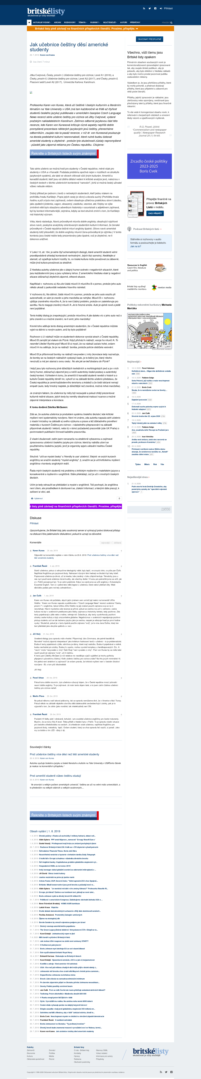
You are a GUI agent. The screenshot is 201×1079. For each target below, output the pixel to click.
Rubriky (94, 22)
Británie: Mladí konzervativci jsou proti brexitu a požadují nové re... (66, 884)
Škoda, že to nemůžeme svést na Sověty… (149, 391)
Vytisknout (38, 498)
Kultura (30, 1056)
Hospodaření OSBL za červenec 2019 (54, 866)
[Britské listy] (64, 154)
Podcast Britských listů (146, 229)
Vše (162, 464)
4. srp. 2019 (54, 566)
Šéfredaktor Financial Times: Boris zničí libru (58, 851)
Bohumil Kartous (47, 956)
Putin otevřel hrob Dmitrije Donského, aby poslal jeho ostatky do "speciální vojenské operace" (149, 489)
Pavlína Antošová (46, 914)
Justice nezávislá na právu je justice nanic (56, 877)
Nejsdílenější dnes (137, 477)
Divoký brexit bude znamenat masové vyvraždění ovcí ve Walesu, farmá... (71, 1027)
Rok (155, 464)
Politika (52, 1053)
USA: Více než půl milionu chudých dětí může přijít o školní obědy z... (68, 967)
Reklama (77, 1059)
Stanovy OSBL (102, 1050)
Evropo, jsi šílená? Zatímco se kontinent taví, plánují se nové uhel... (67, 892)
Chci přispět (155, 213)
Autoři (123, 22)
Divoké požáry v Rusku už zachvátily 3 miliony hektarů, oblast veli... (67, 835)
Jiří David (43, 873)
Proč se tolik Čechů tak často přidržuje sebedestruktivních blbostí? (77, 990)
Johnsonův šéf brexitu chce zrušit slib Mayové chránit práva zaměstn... (70, 971)
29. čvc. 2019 (52, 677)
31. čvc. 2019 (48, 634)
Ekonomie (31, 1053)
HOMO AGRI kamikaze (70, 903)
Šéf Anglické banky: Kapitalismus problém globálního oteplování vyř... (68, 862)
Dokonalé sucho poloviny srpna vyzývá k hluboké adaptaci (149, 408)
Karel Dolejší (45, 933)
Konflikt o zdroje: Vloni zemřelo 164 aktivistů (58, 963)
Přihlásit (168, 8)
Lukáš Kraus (44, 907)
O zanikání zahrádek (63, 1020)
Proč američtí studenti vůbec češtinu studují (55, 775)
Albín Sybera (44, 839)
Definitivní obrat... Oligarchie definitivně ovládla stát (151, 372)
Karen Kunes (38, 550)
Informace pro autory (104, 1056)
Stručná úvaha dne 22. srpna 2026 (148, 416)
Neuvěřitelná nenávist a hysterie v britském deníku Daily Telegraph (67, 854)
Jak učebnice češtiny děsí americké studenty (75, 1031)
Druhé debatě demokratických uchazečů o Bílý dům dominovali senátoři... (70, 911)
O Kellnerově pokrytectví (50, 945)
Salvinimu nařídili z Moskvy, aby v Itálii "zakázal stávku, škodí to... (67, 1012)
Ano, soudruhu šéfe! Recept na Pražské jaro (150, 431)
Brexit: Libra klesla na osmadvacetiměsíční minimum (62, 978)
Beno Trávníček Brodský (49, 903)
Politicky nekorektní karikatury (149, 306)
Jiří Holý (36, 633)
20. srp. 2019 (52, 550)
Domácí (52, 1050)
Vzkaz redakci (101, 1053)
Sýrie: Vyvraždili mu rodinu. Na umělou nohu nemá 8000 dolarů (66, 1001)
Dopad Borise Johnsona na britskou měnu (57, 975)
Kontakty (77, 1053)
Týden (138, 464)
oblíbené (117, 542)
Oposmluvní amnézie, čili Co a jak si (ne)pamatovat (73, 960)
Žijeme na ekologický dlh (49, 918)
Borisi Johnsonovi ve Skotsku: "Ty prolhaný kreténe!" (62, 1023)
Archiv (57, 22)
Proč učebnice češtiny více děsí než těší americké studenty (64, 754)
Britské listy (47, 12)
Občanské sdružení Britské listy (55, 1072)
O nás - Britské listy (81, 1050)
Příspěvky (135, 22)
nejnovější (106, 542)
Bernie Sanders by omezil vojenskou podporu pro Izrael (62, 922)
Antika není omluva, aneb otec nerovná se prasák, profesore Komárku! (149, 440)
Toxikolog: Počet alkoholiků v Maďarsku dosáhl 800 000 (63, 993)
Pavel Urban (38, 677)
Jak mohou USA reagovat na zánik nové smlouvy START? (64, 941)
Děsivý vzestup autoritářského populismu (57, 926)
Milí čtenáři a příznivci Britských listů (54, 937)
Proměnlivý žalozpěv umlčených (68, 914)
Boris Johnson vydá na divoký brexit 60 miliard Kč (60, 896)
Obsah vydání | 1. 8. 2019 (45, 831)
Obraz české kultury (56, 873)
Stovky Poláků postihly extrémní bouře (56, 986)
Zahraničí (30, 1050)
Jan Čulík (37, 595)
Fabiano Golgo (148, 377)
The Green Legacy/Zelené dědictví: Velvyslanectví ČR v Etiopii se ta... (69, 929)
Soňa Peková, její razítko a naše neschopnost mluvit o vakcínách (151, 382)
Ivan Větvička (147, 436)
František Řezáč (40, 565)
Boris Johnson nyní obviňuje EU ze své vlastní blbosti (62, 948)
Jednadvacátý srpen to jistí (63, 933)
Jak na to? (135, 246)
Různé (51, 1059)
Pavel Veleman (148, 368)
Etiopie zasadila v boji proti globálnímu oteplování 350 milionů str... (67, 1008)
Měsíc (147, 464)
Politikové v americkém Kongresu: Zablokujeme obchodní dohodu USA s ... (71, 899)
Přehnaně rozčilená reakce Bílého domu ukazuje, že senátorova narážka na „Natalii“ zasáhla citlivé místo (150, 452)
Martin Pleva (38, 696)
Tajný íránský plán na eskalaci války (149, 423)
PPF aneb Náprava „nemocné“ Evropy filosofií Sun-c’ (73, 839)
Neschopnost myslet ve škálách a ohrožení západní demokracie (77, 1016)
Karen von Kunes (47, 55)
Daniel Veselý (44, 843)
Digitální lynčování (142, 399)
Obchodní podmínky (82, 1062)
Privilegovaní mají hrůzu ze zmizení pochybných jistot (74, 843)
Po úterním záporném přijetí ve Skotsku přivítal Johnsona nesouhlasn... (69, 982)
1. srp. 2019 (49, 595)
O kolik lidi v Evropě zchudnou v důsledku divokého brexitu (63, 858)
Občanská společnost (35, 1059)
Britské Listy (151, 1052)
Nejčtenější (133, 361)
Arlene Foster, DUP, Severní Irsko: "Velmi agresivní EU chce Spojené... (68, 881)
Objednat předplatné (149, 39)
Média (51, 1056)
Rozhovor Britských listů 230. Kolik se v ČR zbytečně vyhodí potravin (69, 847)
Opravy (77, 1056)
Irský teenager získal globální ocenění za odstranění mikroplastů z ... (67, 869)
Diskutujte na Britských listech (68, 956)
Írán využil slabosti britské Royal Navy (56, 952)
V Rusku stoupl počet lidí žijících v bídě (56, 997)
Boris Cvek (45, 1016)
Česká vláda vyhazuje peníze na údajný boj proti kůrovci (63, 1005)
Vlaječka (54, 907)
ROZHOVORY (69, 22)
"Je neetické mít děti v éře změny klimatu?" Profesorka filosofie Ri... (79, 888)
